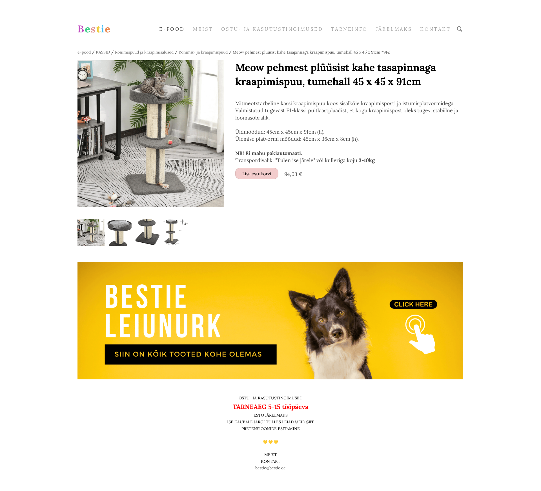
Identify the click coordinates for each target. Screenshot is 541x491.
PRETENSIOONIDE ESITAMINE (270, 428)
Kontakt (435, 29)
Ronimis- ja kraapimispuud (203, 52)
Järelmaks (394, 29)
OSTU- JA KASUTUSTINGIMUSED (270, 398)
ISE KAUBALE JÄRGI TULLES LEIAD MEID (266, 421)
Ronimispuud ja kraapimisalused (144, 52)
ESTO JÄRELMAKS (271, 415)
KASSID (103, 52)
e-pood (172, 29)
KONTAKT (270, 461)
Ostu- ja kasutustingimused (272, 29)
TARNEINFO (349, 29)
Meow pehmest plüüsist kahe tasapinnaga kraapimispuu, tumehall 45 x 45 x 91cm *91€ (311, 52)
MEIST (203, 29)
